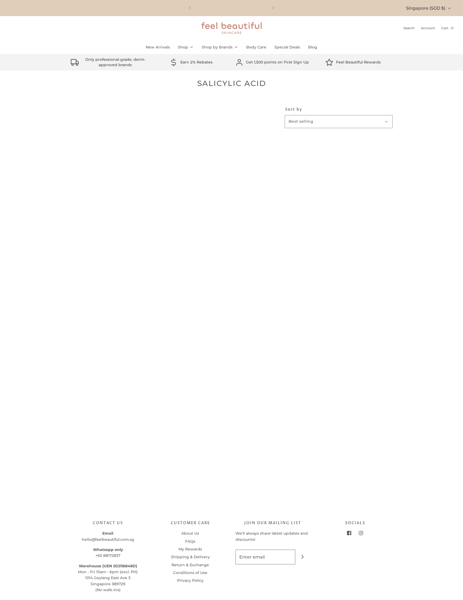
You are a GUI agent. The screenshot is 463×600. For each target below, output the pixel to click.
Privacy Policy (190, 580)
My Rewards (190, 549)
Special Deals (287, 47)
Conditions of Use (190, 572)
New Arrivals (158, 47)
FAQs (190, 541)
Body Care (256, 47)
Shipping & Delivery (190, 556)
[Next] (273, 8)
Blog (312, 47)
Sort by (293, 109)
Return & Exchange (190, 564)
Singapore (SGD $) (426, 8)
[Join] (302, 557)
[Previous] (190, 8)
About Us (190, 533)
